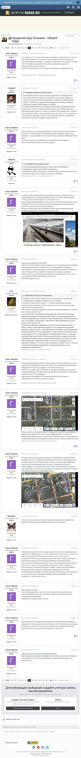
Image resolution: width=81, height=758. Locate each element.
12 (19, 47)
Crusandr (11, 88)
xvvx (11, 291)
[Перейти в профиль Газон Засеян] (11, 64)
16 (32, 47)
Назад (7, 47)
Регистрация (69, 12)
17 (36, 47)
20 (46, 47)
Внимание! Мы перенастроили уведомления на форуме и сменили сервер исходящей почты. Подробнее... (38, 2)
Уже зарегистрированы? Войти (51, 12)
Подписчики (70, 35)
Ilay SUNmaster (17, 44)
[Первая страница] (2, 48)
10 (12, 47)
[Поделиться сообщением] (77, 53)
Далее (51, 47)
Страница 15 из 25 (64, 47)
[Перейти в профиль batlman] (11, 170)
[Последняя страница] (55, 48)
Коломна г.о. (39, 44)
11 (15, 47)
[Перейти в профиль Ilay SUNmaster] (4, 39)
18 (39, 47)
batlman (11, 159)
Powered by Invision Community (40, 755)
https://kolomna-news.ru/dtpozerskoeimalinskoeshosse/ (39, 653)
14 (25, 47)
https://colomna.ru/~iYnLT (29, 590)
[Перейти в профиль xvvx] (11, 301)
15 (29, 47)
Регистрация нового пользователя (23, 708)
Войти (58, 708)
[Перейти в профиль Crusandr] (11, 98)
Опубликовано (30, 53)
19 (43, 47)
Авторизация (7, 35)
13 (22, 47)
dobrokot (11, 516)
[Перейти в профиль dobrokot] (11, 526)
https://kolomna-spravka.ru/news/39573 (34, 263)
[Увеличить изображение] (49, 229)
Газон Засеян (11, 53)
